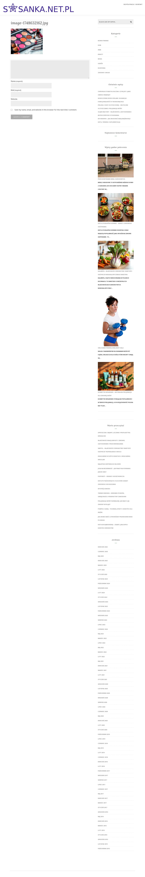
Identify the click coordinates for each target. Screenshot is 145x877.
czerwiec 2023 (103, 629)
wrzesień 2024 (103, 588)
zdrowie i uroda (104, 73)
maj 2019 (101, 748)
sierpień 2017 (102, 780)
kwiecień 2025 (103, 561)
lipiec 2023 (101, 625)
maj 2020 (101, 716)
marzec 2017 (102, 803)
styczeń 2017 (102, 807)
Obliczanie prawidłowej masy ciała (110, 348)
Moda (100, 59)
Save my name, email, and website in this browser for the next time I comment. (46, 110)
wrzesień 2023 (103, 615)
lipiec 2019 (101, 739)
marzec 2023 (102, 638)
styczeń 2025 (102, 574)
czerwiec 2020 (103, 711)
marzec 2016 (102, 826)
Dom (99, 45)
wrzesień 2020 (103, 698)
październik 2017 (104, 771)
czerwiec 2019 (103, 743)
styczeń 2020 (102, 730)
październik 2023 (104, 611)
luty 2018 (101, 766)
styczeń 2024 (102, 597)
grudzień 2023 (103, 602)
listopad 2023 (103, 606)
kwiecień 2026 (103, 547)
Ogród (100, 63)
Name (17, 81)
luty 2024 (101, 593)
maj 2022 (101, 647)
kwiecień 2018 (103, 762)
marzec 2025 (102, 565)
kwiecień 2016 (103, 821)
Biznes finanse (103, 41)
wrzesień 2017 (103, 775)
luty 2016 (101, 830)
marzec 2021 (102, 670)
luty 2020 (101, 725)
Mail (16, 90)
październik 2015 (104, 848)
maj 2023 (101, 634)
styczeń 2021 (102, 679)
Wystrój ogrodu (104, 489)
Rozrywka (101, 68)
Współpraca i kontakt (133, 4)
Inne (99, 50)
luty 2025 (101, 570)
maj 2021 (101, 661)
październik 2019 (104, 734)
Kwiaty (100, 54)
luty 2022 (101, 657)
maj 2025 (101, 556)
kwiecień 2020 (103, 721)
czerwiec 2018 (103, 757)
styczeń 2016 (102, 835)
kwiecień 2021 (103, 666)
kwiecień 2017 (103, 798)
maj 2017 (101, 794)
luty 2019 (101, 753)
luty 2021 (101, 675)
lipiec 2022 (101, 643)
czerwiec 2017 (103, 789)
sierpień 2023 (102, 620)
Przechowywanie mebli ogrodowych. (111, 179)
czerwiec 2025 (103, 551)
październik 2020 (104, 693)
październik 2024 (104, 583)
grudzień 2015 (103, 839)
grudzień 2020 (103, 684)
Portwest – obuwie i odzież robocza (111, 476)
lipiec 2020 (101, 707)
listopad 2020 (103, 689)
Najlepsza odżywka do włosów (109, 464)
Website (14, 99)
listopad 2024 (103, 579)
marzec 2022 (102, 652)
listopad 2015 (103, 844)
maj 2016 (101, 816)
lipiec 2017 (101, 784)
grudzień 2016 (103, 812)
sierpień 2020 (102, 702)
